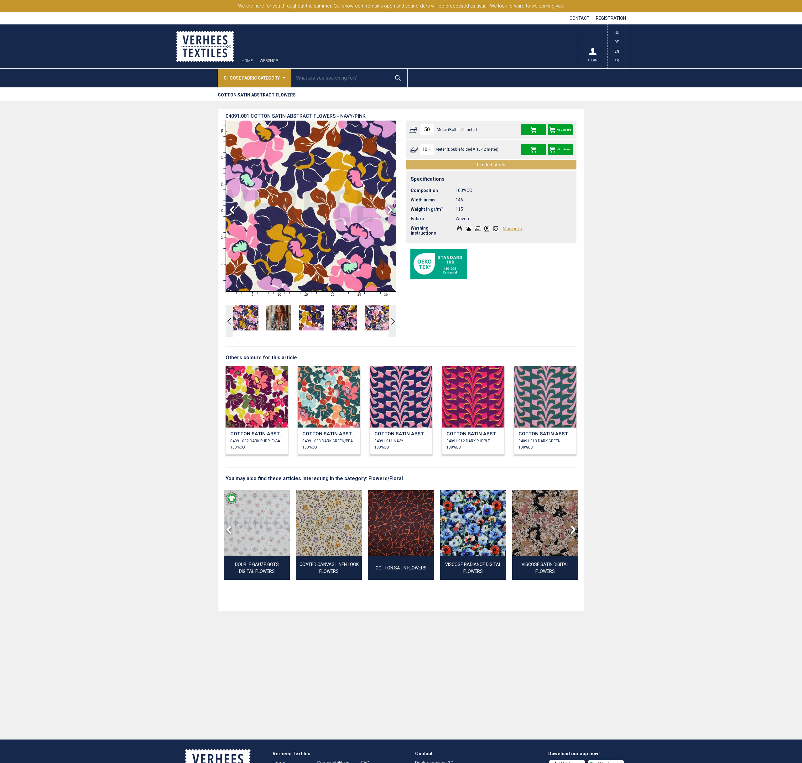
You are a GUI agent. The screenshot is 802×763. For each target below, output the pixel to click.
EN (616, 51)
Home (247, 61)
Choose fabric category (252, 77)
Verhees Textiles (205, 46)
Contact (580, 18)
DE (616, 42)
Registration (611, 18)
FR (616, 61)
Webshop (269, 61)
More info (512, 228)
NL (616, 32)
